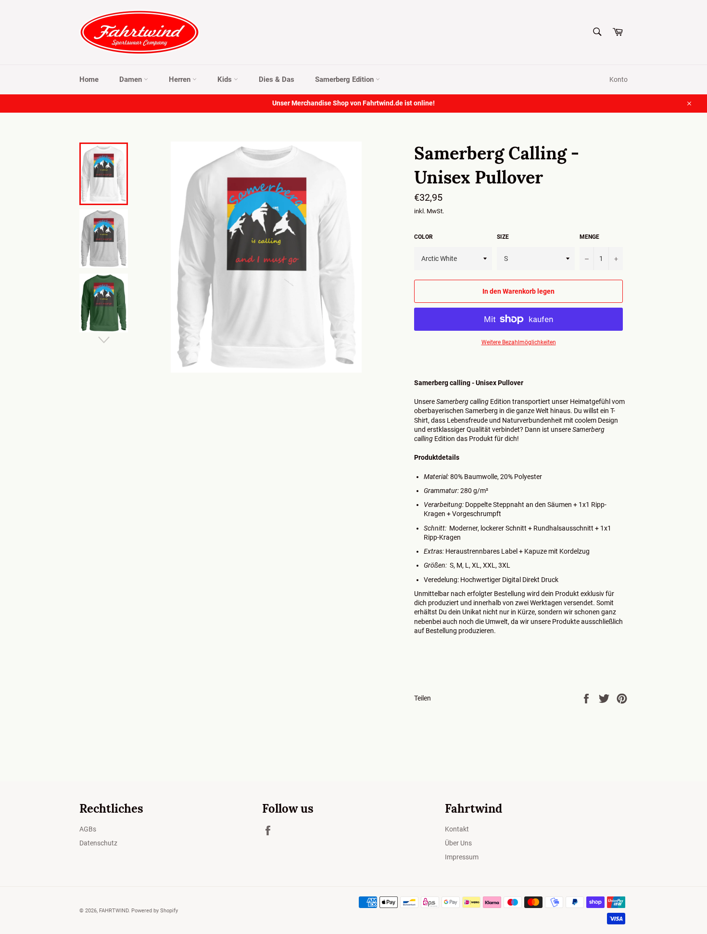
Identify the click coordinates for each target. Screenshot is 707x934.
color (423, 237)
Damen (131, 79)
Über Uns (458, 843)
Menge (589, 237)
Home (89, 79)
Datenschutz (98, 843)
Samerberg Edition (345, 79)
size (503, 237)
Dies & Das (276, 79)
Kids (225, 79)
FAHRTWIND (113, 911)
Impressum (462, 857)
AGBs (87, 829)
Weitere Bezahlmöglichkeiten (518, 342)
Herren (180, 79)
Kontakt (457, 829)
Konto (618, 79)
